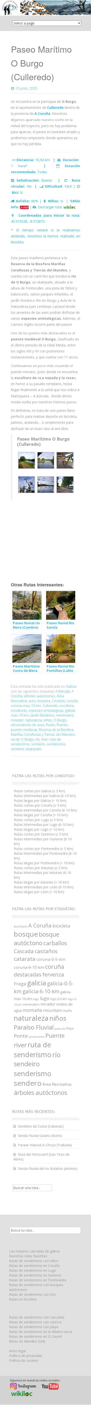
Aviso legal (17, 1351)
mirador (17, 720)
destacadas (27, 974)
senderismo (56, 744)
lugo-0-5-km (58, 999)
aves (32, 701)
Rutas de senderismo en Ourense (35, 1275)
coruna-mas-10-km (26, 705)
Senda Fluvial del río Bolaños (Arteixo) (47, 1168)
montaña (32, 1010)
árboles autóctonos (39, 696)
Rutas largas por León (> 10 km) (39, 892)
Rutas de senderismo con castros (35, 1322)
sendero (17, 749)
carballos (55, 943)
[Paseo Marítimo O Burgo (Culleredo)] (69, 207)
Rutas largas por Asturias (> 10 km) (41, 882)
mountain (52, 1010)
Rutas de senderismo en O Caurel (35, 1336)
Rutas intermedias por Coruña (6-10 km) (45, 810)
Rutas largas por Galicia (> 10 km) (40, 800)
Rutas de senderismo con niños (33, 1260)
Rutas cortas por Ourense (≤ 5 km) (41, 834)
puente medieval (24, 729)
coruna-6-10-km (29, 967)
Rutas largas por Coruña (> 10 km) (41, 815)
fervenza (53, 974)
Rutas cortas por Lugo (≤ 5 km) (38, 819)
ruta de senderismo (32, 1049)
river (44, 739)
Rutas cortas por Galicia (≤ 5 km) (39, 791)
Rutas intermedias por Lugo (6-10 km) (44, 824)
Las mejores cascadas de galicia (34, 1251)
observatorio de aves (27, 725)
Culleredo (50, 705)
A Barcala (62, 691)
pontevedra (36, 1036)
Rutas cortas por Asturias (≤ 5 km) (40, 867)
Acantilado (20, 926)
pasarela (60, 1028)
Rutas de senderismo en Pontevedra (37, 1280)
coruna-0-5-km (50, 959)
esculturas (19, 710)
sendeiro (38, 744)
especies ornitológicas (46, 710)
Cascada (24, 951)
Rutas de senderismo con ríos (32, 1294)
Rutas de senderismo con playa (33, 1327)
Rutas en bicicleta (22, 1299)
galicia (36, 982)
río (37, 739)
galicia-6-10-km (41, 991)
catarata (24, 958)
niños (47, 720)
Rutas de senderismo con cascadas (37, 1317)
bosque (26, 934)
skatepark (33, 749)
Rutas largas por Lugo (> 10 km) (39, 829)
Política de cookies (23, 1360)
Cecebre (58, 701)
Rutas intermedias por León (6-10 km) (44, 887)
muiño (67, 1010)
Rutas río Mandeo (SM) (27, 1341)
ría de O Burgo (22, 739)
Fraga (20, 984)
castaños (46, 951)
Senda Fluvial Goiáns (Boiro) (40, 1135)
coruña (72, 701)
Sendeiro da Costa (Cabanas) (41, 1126)
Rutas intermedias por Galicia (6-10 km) (45, 795)
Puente (62, 725)
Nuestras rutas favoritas (28, 1256)
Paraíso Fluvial (34, 1027)
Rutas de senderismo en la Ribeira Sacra (40, 1331)
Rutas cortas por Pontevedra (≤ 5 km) (43, 848)
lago (36, 999)
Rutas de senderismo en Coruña (34, 1265)
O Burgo (60, 720)
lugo (44, 998)
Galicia (71, 686)
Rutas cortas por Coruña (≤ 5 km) (40, 805)
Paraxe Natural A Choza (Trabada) (45, 1145)
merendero (65, 715)
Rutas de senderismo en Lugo (32, 1270)
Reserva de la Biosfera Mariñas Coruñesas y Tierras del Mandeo (43, 732)
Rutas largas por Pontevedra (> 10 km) (44, 863)
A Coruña (39, 925)
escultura (66, 705)
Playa (70, 1028)
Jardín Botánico (42, 715)
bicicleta (43, 701)
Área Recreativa (56, 1084)
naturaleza (33, 720)
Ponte (50, 725)
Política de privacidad (25, 1355)
